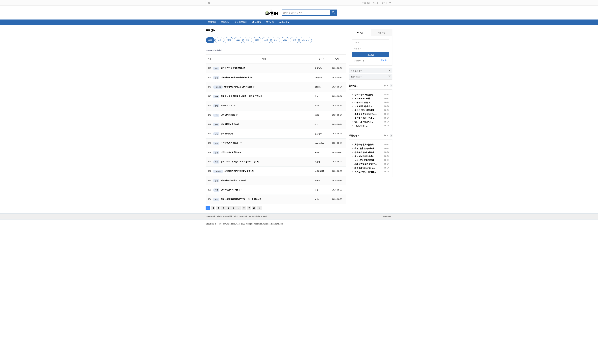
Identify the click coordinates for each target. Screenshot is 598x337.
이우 (285, 40)
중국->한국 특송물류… (364, 94)
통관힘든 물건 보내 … (364, 118)
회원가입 (366, 3)
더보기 (386, 85)
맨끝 (259, 208)
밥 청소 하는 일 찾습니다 (231, 152)
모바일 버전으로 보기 (258, 216)
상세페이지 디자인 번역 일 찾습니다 (239, 171)
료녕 (276, 40)
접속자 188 (386, 3)
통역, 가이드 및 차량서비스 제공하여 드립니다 (240, 162)
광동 (257, 40)
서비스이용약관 (240, 216)
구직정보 (225, 22)
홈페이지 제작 (356, 77)
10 (254, 208)
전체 (210, 40)
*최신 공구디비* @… (363, 122)
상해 (229, 40)
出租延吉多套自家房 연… (365, 164)
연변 (247, 40)
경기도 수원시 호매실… (365, 172)
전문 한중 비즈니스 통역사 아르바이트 (237, 77)
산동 (266, 40)
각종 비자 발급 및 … (363, 102)
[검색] (333, 12)
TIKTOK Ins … (361, 126)
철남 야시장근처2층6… (364, 156)
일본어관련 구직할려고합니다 (233, 68)
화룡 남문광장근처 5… (364, 168)
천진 (238, 40)
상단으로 (387, 216)
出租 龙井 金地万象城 (364, 148)
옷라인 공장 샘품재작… (365, 110)
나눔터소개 (210, 216)
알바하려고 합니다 (228, 105)
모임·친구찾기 (240, 22)
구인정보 (212, 22)
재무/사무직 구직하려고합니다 (233, 180)
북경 (219, 40)
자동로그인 (360, 60)
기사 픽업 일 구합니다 (230, 124)
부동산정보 (284, 22)
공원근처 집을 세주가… (365, 152)
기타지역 (305, 40)
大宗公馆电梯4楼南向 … (365, 144)
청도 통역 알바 (227, 133)
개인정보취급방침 (224, 216)
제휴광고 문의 (356, 71)
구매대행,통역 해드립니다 (231, 143)
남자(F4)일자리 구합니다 (231, 190)
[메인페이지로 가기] (209, 2)
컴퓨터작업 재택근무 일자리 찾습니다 (240, 87)
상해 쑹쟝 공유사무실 (364, 160)
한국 (294, 40)
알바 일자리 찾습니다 (230, 115)
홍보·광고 (256, 22)
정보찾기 (384, 60)
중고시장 (270, 22)
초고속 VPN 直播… (363, 98)
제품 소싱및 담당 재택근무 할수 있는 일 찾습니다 (241, 199)
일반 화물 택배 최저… (364, 106)
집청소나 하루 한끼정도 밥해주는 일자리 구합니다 (241, 96)
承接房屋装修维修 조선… (365, 114)
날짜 (337, 59)
